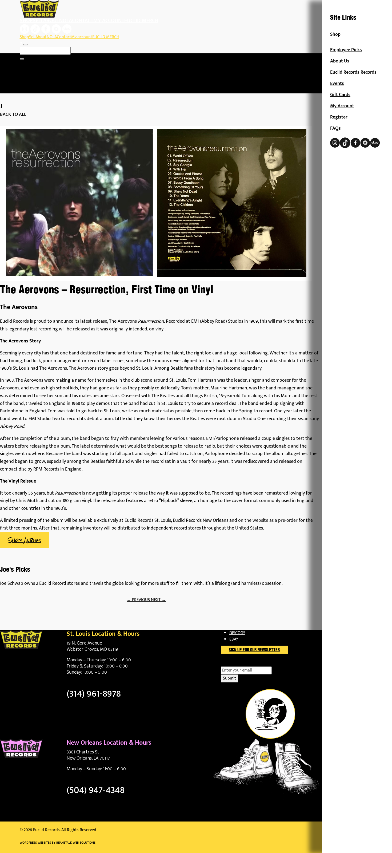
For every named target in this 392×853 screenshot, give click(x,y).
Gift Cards (340, 95)
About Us (339, 61)
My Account (342, 106)
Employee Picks (346, 50)
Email (235, 663)
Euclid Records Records (353, 72)
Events (337, 84)
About (51, 20)
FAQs (335, 128)
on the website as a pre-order (268, 520)
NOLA (65, 20)
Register (338, 117)
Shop (26, 20)
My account (108, 20)
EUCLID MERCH (141, 20)
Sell (38, 20)
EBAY (233, 639)
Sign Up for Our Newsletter (254, 650)
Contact (82, 20)
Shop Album (24, 540)
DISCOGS (237, 633)
